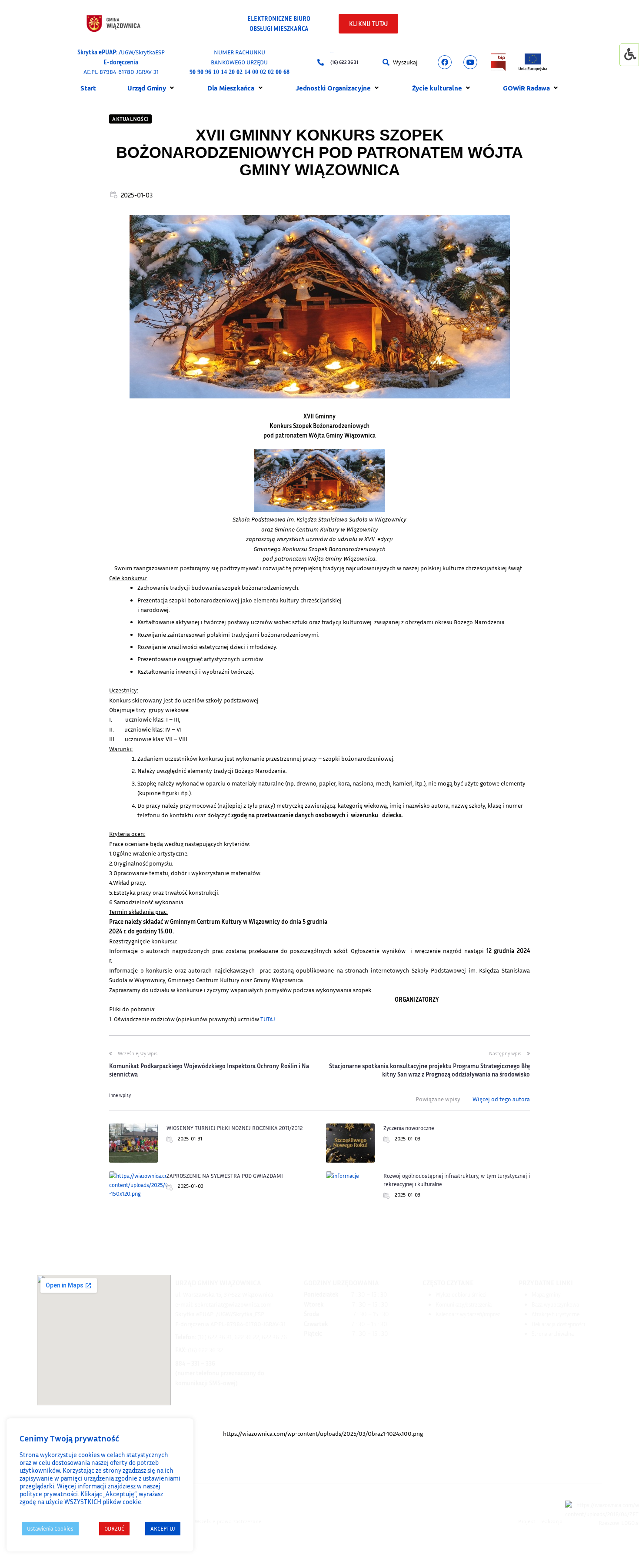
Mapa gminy (546, 1294)
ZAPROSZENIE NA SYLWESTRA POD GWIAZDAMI (224, 1175)
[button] (388, 62)
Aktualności (130, 118)
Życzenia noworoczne (408, 1127)
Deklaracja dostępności (558, 1324)
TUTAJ (267, 1019)
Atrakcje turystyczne (555, 1314)
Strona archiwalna (553, 1333)
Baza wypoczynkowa (555, 1304)
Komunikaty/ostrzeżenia (464, 1304)
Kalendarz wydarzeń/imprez (468, 1314)
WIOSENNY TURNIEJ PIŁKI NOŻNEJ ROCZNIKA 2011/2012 (234, 1127)
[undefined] (445, 62)
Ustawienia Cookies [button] (50, 1528)
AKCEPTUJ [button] (162, 1528)
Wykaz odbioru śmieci (461, 1294)
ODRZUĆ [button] (114, 1528)
